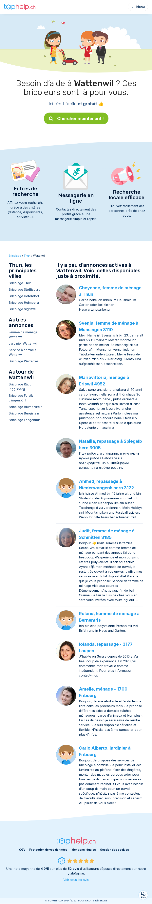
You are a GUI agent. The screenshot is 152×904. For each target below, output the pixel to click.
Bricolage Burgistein (24, 413)
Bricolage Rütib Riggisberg (20, 386)
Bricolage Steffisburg (24, 289)
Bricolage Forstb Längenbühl (21, 398)
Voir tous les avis (76, 880)
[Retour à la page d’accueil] (20, 7)
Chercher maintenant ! (80, 118)
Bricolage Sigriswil (22, 309)
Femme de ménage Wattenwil (23, 334)
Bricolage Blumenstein (25, 407)
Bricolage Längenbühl (25, 420)
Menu (140, 7)
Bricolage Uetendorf (24, 296)
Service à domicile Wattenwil (22, 352)
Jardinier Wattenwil (23, 343)
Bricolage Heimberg (24, 302)
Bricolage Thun (20, 283)
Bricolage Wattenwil (24, 361)
